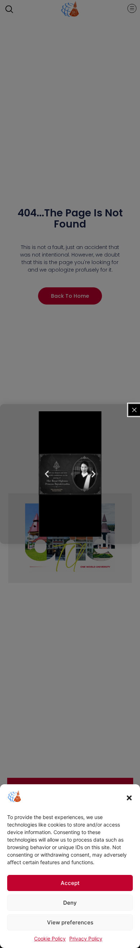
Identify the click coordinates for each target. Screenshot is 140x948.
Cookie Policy (50, 938)
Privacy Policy (85, 938)
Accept (70, 883)
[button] (129, 797)
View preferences (70, 922)
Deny (70, 902)
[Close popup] (134, 410)
